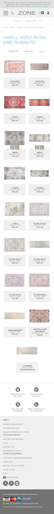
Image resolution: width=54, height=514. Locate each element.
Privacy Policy (19, 507)
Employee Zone (30, 507)
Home (5, 27)
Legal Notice (9, 469)
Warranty (8, 462)
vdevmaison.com (11, 428)
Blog (5, 473)
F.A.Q (5, 443)
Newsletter (12, 477)
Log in (48, 12)
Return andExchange (18, 410)
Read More (37, 6)
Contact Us (18, 21)
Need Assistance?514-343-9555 (36, 410)
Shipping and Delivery (36, 395)
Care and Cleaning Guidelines (17, 458)
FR (40, 21)
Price (42, 51)
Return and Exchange (13, 466)
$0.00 (41, 13)
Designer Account (12, 451)
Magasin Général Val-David (16, 432)
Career (39, 507)
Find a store (31, 21)
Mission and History (13, 424)
